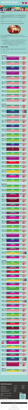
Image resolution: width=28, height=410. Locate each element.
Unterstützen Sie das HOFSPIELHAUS (7, 15)
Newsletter (22, 6)
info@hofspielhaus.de (5, 391)
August (4, 49)
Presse (18, 6)
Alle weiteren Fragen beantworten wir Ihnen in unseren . (12, 23)
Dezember (20, 49)
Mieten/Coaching (14, 6)
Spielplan (2, 6)
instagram (23, 387)
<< (1, 50)
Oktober (12, 49)
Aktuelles (15, 387)
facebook (23, 386)
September (8, 49)
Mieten (15, 390)
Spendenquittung (21, 17)
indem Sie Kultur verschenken (6, 16)
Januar (24, 49)
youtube (23, 388)
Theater (6, 6)
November (16, 49)
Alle (1, 49)
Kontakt (26, 6)
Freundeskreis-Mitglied (20, 15)
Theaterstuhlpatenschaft (7, 43)
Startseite (15, 385)
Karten (10, 6)
